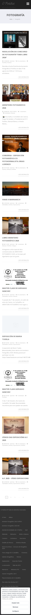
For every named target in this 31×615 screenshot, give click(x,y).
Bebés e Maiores (24, 534)
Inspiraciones (5, 561)
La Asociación (6, 565)
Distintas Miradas (21, 542)
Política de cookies (7, 598)
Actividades (8, 113)
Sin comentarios (21, 61)
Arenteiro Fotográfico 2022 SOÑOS (12, 521)
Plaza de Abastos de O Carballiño (11, 578)
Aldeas (11, 517)
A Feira (4, 517)
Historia (19, 557)
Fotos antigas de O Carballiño (10, 552)
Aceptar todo (15, 603)
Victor (13, 61)
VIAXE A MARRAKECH (11, 199)
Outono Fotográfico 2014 (9, 574)
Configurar (15, 611)
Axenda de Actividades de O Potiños (12, 530)
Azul (26, 530)
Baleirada (4, 534)
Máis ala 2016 (16, 565)
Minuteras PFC (15, 569)
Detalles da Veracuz (7, 542)
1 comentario (22, 111)
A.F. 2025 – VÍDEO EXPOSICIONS (15, 478)
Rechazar (15, 607)
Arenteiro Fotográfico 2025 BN (10, 526)
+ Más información (23, 77)
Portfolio (4, 62)
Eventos (4, 169)
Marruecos (5, 569)
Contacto (4, 538)
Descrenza (23, 538)
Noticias (13, 113)
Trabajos (14, 246)
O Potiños (8, 3)
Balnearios (13, 534)
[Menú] (28, 4)
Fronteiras (24, 552)
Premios (9, 62)
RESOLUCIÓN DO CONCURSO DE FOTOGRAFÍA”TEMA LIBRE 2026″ (14, 54)
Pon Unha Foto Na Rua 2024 (10, 586)
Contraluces (13, 538)
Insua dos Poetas (17, 561)
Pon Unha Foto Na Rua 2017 (10, 582)
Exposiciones (16, 204)
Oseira (24, 569)
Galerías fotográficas (8, 557)
